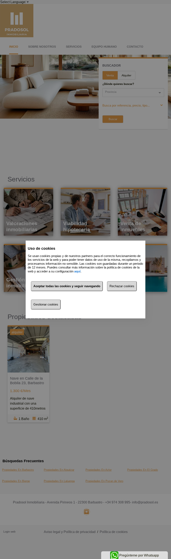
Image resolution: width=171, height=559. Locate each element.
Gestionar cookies (45, 304)
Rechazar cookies (121, 286)
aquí (77, 271)
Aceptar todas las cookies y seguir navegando (66, 286)
